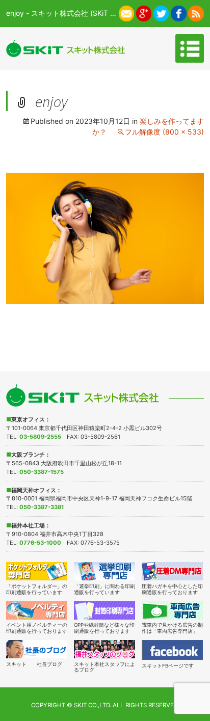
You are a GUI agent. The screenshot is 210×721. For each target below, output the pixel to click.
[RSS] (196, 12)
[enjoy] (104, 237)
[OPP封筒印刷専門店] (105, 610)
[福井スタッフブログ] (105, 649)
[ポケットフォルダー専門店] (37, 571)
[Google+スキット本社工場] (144, 12)
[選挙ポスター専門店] (105, 571)
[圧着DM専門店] (172, 571)
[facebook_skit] (172, 650)
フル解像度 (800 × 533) (164, 131)
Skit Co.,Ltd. (92, 705)
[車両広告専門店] (172, 610)
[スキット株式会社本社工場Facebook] (179, 12)
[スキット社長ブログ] (37, 649)
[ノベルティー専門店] (37, 610)
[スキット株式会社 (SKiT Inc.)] (65, 48)
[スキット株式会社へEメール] (127, 12)
